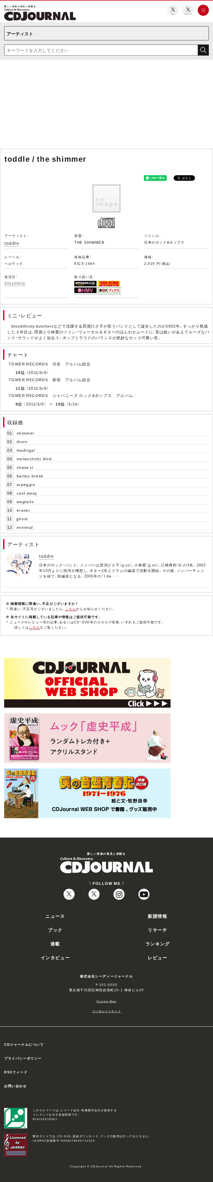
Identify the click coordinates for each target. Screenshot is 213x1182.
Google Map (106, 1001)
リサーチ (157, 929)
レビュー (157, 957)
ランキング (158, 943)
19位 (20, 372)
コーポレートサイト (106, 1011)
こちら (70, 608)
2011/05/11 (15, 283)
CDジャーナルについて (24, 1044)
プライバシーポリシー (23, 1058)
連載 (55, 943)
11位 (20, 388)
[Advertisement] (106, 105)
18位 (60, 404)
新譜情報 (157, 915)
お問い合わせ (15, 1085)
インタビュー (55, 957)
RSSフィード (15, 1071)
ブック (55, 929)
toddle (11, 243)
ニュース (55, 915)
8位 (19, 404)
